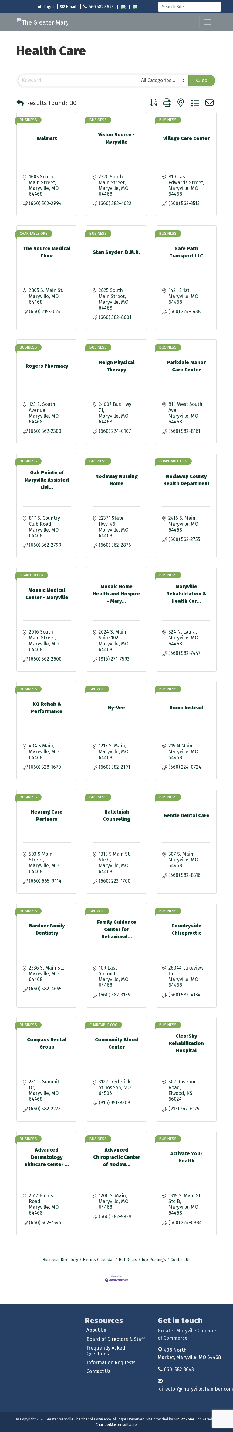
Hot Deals (128, 1259)
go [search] (204, 80)
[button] (20, 103)
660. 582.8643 (178, 1369)
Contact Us (181, 1259)
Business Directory (60, 1259)
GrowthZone (184, 1419)
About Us (96, 1330)
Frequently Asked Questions (105, 1351)
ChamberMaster (108, 1425)
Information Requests (111, 1362)
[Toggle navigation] (207, 22)
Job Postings (154, 1259)
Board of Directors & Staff (115, 1339)
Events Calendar (98, 1259)
